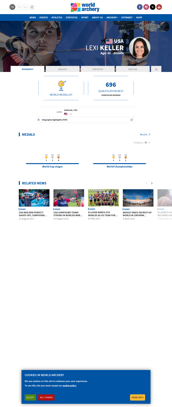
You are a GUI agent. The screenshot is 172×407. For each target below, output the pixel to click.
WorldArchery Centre (32, 7)
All (145, 142)
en (12, 6)
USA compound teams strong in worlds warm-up (68, 215)
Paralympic (25, 7)
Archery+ (112, 17)
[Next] (151, 183)
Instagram (146, 7)
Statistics (72, 17)
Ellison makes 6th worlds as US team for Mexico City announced (101, 215)
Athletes (56, 17)
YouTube (159, 7)
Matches (132, 69)
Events (44, 17)
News (33, 17)
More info (137, 397)
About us (97, 17)
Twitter (153, 7)
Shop (139, 17)
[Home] (85, 7)
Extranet (126, 17)
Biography (27, 69)
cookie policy (69, 385)
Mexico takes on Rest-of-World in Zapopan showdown (137, 215)
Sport (84, 17)
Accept (30, 397)
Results (62, 69)
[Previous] (146, 183)
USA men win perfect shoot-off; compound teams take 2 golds (32, 215)
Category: (138, 142)
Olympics (19, 7)
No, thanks (46, 397)
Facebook (140, 7)
